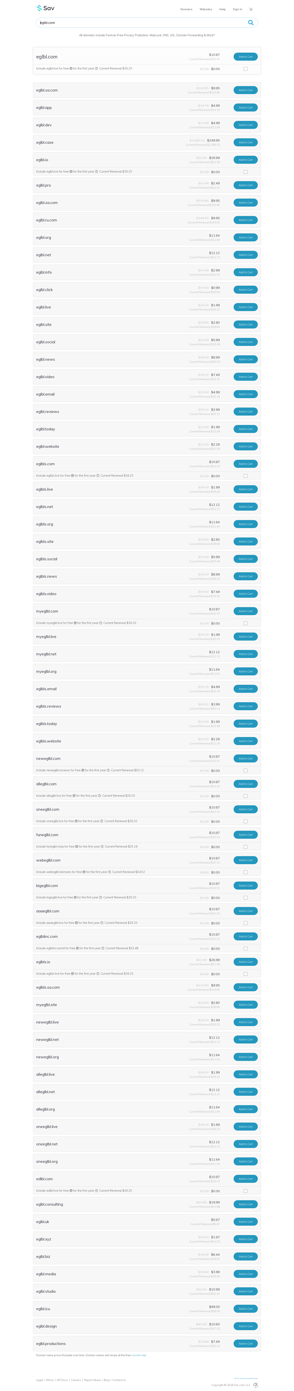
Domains (186, 9)
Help (222, 9)
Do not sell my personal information (246, 1378)
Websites (206, 9)
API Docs (62, 1380)
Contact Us (119, 1380)
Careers (76, 1380)
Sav (45, 8)
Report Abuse (92, 1380)
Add (246, 56)
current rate (139, 1355)
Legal (39, 1380)
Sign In (237, 9)
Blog (106, 1380)
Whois (50, 1380)
